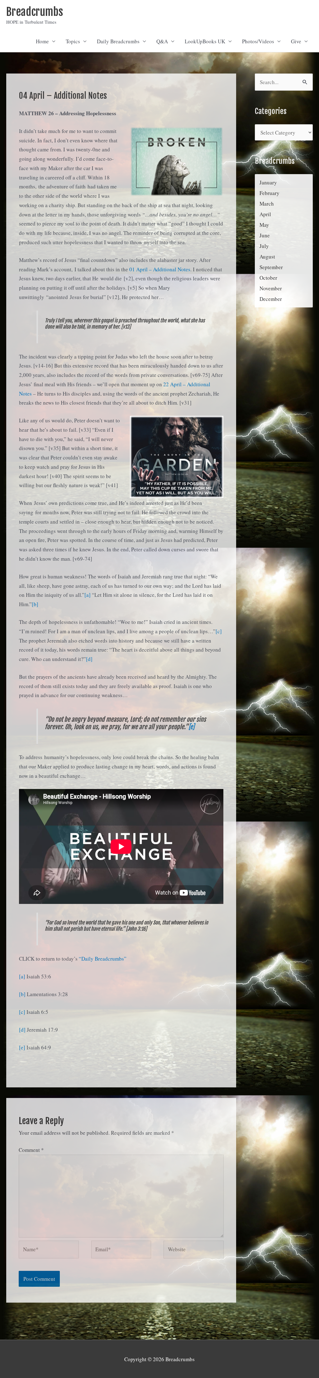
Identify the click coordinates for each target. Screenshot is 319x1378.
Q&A (162, 41)
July (264, 245)
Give (296, 41)
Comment (31, 1149)
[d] (89, 659)
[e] (191, 727)
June (264, 235)
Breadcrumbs (34, 12)
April (265, 214)
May (264, 224)
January (268, 182)
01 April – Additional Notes (159, 269)
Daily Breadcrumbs (118, 41)
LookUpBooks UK (205, 41)
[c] (219, 631)
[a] (87, 594)
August (267, 256)
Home (42, 41)
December (270, 298)
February (269, 193)
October (268, 277)
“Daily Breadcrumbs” (102, 958)
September (271, 267)
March (266, 203)
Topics (73, 41)
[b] (35, 604)
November (270, 288)
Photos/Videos (258, 41)
